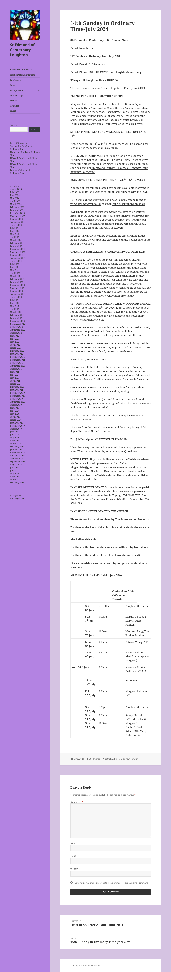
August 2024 (16, 261)
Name (74, 843)
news (128, 758)
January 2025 (16, 246)
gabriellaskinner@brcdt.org (128, 203)
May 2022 (14, 341)
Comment (76, 801)
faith (123, 758)
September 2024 (17, 258)
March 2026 (16, 204)
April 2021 (15, 380)
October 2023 (16, 291)
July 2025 (14, 228)
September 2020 (17, 401)
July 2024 (14, 264)
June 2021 (15, 374)
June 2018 (15, 470)
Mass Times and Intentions (22, 74)
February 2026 (17, 207)
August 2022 (16, 332)
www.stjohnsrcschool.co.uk (87, 319)
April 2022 (15, 344)
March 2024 (16, 276)
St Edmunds (94, 758)
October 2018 (16, 458)
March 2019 (16, 443)
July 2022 (14, 335)
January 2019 (16, 449)
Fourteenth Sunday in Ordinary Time (20, 172)
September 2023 (17, 294)
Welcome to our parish (21, 69)
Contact (13, 85)
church (116, 758)
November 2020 (17, 395)
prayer (135, 758)
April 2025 (15, 237)
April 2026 (15, 201)
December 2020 (17, 392)
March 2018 (16, 479)
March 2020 (16, 419)
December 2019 (17, 425)
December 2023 (17, 285)
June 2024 (15, 267)
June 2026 (15, 195)
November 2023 (17, 288)
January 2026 (16, 210)
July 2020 (14, 407)
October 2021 (16, 362)
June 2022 (15, 338)
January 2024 (16, 282)
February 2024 (17, 279)
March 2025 (16, 240)
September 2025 (17, 222)
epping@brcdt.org (126, 451)
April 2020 (15, 416)
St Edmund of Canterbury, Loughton (22, 49)
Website (75, 869)
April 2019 (15, 440)
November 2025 (17, 216)
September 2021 (17, 365)
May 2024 (14, 270)
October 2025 (16, 219)
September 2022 (17, 329)
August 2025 (16, 225)
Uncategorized (17, 498)
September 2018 (17, 461)
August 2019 (16, 428)
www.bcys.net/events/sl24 (85, 203)
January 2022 (16, 353)
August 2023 (16, 297)
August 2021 (16, 368)
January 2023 (16, 318)
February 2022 (17, 350)
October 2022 (16, 326)
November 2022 (17, 324)
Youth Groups (16, 95)
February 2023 (17, 315)
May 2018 (14, 473)
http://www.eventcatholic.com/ (124, 335)
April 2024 (15, 273)
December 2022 (17, 321)
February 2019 (17, 446)
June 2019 (15, 434)
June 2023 (15, 303)
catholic (108, 758)
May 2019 (14, 437)
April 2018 (15, 476)
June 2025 (15, 231)
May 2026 (14, 198)
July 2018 (14, 467)
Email (74, 856)
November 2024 (17, 252)
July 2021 (14, 371)
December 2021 (17, 356)
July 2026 (14, 192)
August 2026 (16, 189)
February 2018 (17, 482)
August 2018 (16, 464)
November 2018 (17, 455)
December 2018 (17, 452)
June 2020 (15, 410)
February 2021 (17, 386)
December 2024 (17, 249)
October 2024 (16, 255)
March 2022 (16, 347)
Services (14, 100)
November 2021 (17, 359)
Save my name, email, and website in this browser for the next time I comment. (111, 882)
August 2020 (16, 404)
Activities (14, 105)
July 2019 (14, 431)
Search (13, 125)
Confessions (15, 80)
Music (13, 110)
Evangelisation (17, 90)
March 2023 (16, 312)
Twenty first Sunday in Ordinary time (21, 148)
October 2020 (16, 398)
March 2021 (16, 383)
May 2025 (14, 234)
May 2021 (14, 377)
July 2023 (14, 300)
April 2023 (15, 309)
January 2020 (16, 422)
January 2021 (16, 389)
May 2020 (14, 413)
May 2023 (14, 306)
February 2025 (17, 243)
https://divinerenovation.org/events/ (112, 295)
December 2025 (17, 213)
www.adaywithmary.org (87, 335)
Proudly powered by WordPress (85, 965)
